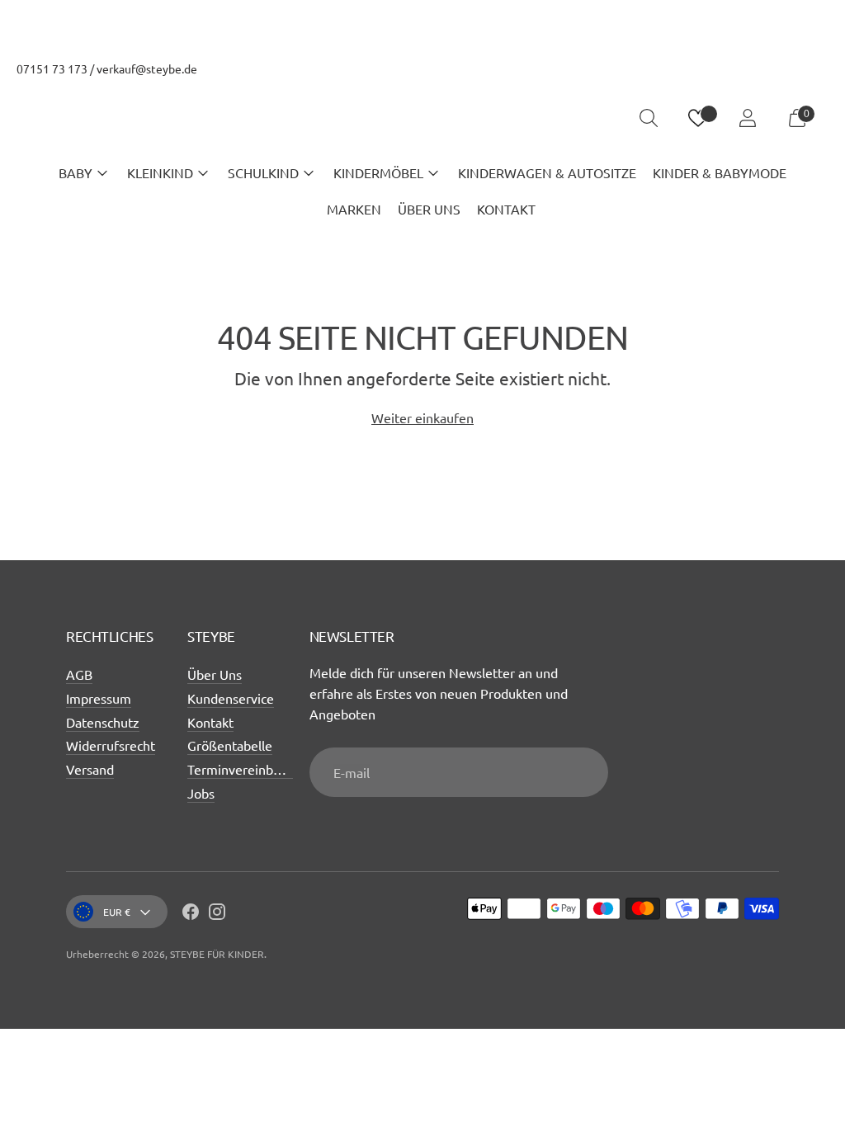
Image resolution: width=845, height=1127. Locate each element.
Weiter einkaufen (422, 417)
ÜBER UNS (429, 208)
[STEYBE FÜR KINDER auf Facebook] (191, 914)
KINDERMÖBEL (378, 172)
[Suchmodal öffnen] (648, 118)
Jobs (201, 793)
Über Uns (214, 674)
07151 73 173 (52, 68)
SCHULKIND (263, 172)
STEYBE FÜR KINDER (217, 953)
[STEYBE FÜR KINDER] (422, 118)
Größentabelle (229, 745)
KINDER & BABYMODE (719, 172)
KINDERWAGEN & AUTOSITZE (547, 172)
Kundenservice (230, 698)
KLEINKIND (160, 172)
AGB (79, 674)
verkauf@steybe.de (147, 68)
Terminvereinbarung (247, 769)
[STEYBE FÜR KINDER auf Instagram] (217, 914)
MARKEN (354, 208)
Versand (90, 769)
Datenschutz (102, 722)
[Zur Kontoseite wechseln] (748, 118)
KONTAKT (506, 208)
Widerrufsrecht (110, 745)
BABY (75, 172)
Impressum (98, 698)
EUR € (116, 911)
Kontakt (210, 722)
